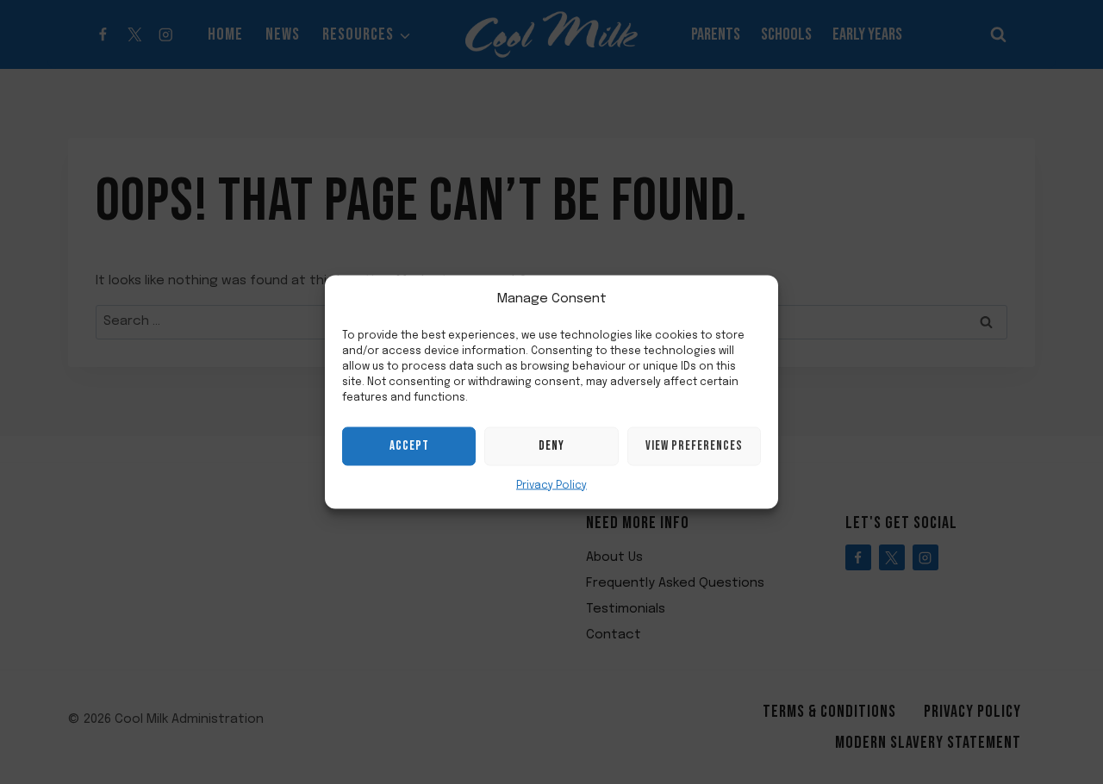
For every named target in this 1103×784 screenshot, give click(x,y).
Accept (409, 446)
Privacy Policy (551, 485)
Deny (551, 446)
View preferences (694, 446)
